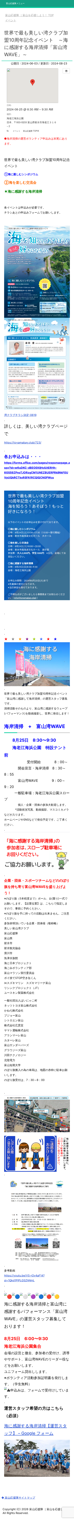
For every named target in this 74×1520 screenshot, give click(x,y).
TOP (31, 15)
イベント (16, 130)
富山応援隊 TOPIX (31, 130)
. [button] (4, 420)
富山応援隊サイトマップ (19, 1497)
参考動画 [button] (9, 1270)
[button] (37, 415)
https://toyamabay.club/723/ (22, 442)
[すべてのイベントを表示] (66, 70)
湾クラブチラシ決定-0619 (20, 415)
